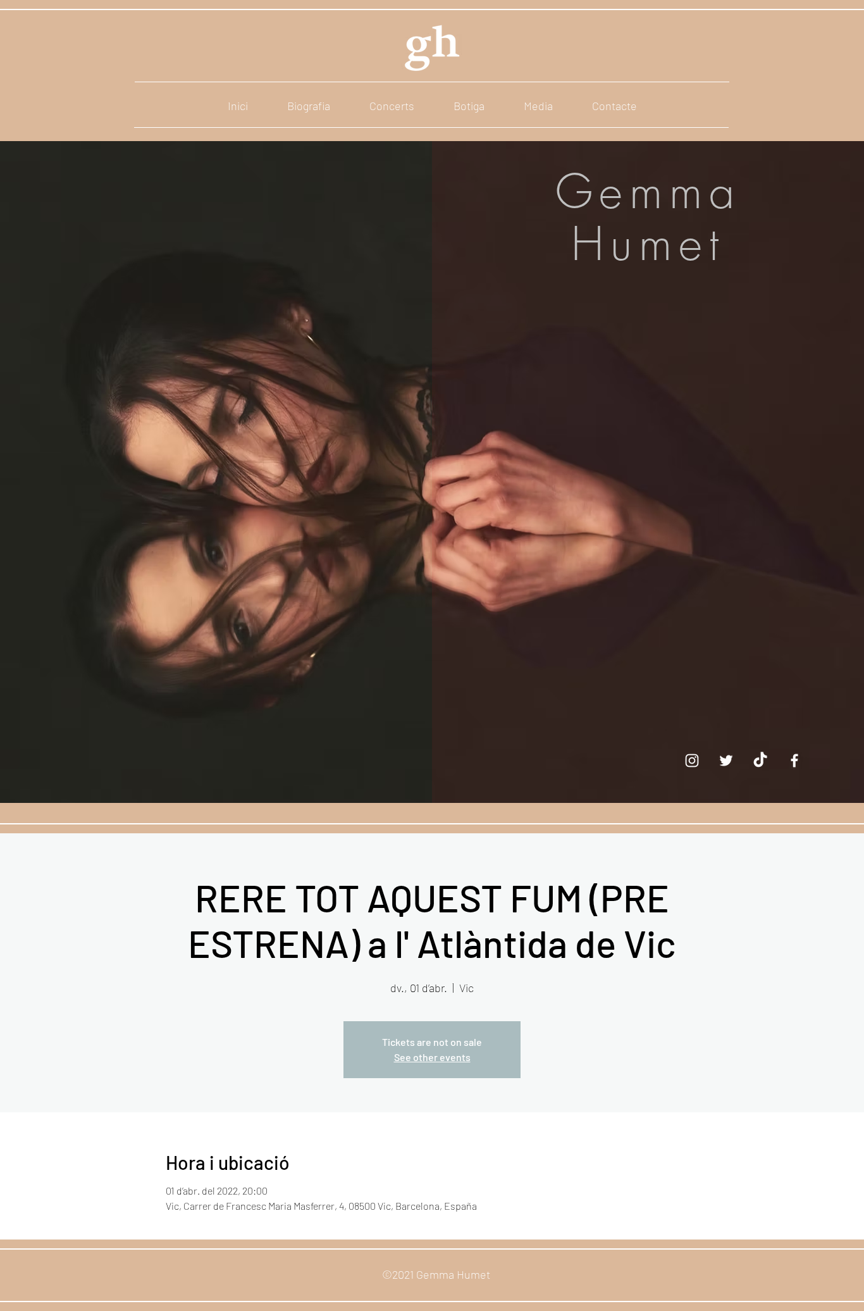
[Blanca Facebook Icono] (794, 760)
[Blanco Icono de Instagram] (692, 760)
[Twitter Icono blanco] (726, 760)
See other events (432, 1057)
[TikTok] (760, 760)
